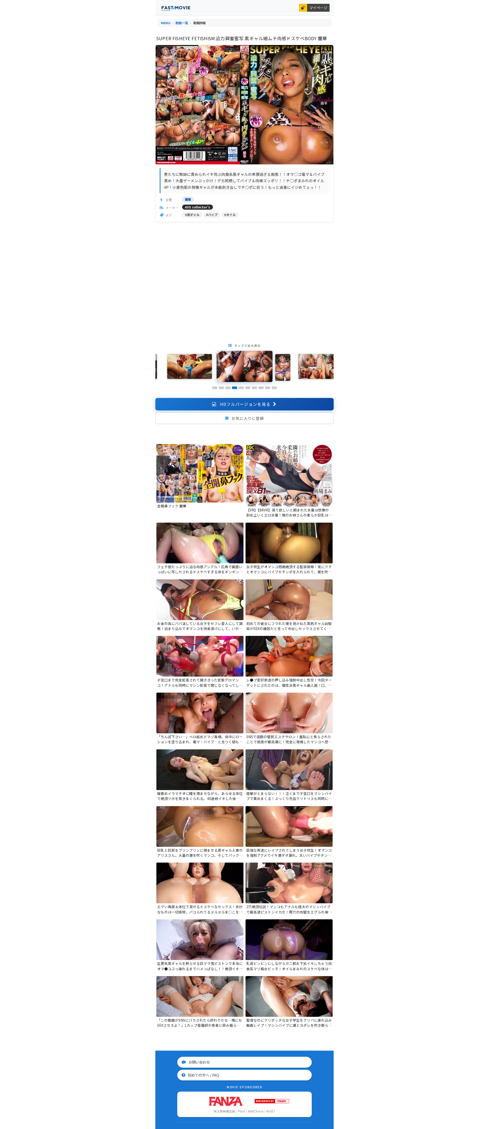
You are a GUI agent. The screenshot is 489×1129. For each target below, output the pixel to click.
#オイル (230, 214)
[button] (214, 388)
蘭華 (188, 199)
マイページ (318, 7)
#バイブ (212, 214)
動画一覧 (181, 22)
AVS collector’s (197, 207)
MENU (165, 22)
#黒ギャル (192, 214)
